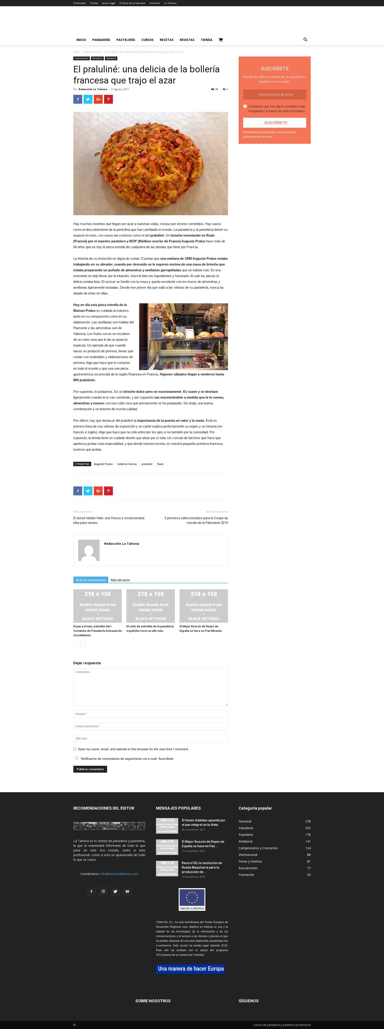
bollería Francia (127, 464)
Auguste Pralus (103, 464)
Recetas (167, 40)
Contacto (154, 3)
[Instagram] (103, 891)
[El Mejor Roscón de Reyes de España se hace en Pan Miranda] (204, 606)
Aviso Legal (108, 3)
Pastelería (125, 40)
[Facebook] (91, 891)
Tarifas (94, 3)
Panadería (101, 40)
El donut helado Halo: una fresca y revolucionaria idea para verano (108, 520)
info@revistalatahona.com (119, 874)
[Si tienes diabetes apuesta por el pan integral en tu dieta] (167, 826)
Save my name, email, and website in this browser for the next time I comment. (133, 749)
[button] (305, 40)
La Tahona (170, 3)
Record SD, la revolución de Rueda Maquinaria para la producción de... (202, 867)
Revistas (187, 40)
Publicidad (79, 3)
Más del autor (120, 580)
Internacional (92, 52)
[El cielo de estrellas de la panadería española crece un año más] (150, 606)
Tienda (206, 40)
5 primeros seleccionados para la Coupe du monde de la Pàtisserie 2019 (196, 520)
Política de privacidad (132, 3)
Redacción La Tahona (93, 89)
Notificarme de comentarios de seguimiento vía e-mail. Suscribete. (127, 758)
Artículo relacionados (91, 580)
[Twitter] (115, 891)
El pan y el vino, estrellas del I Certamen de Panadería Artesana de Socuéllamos (97, 631)
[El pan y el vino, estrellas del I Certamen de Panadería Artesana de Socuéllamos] (97, 606)
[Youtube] (127, 891)
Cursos (147, 40)
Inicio (81, 40)
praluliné (147, 464)
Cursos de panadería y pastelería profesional (282, 1025)
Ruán (160, 464)
